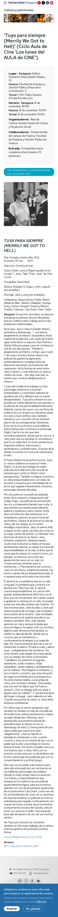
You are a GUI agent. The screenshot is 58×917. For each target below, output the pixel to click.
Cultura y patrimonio (18, 10)
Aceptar (12, 908)
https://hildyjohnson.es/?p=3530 (23, 837)
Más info (41, 901)
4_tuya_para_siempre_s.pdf (23, 846)
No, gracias (33, 908)
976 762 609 (19, 873)
